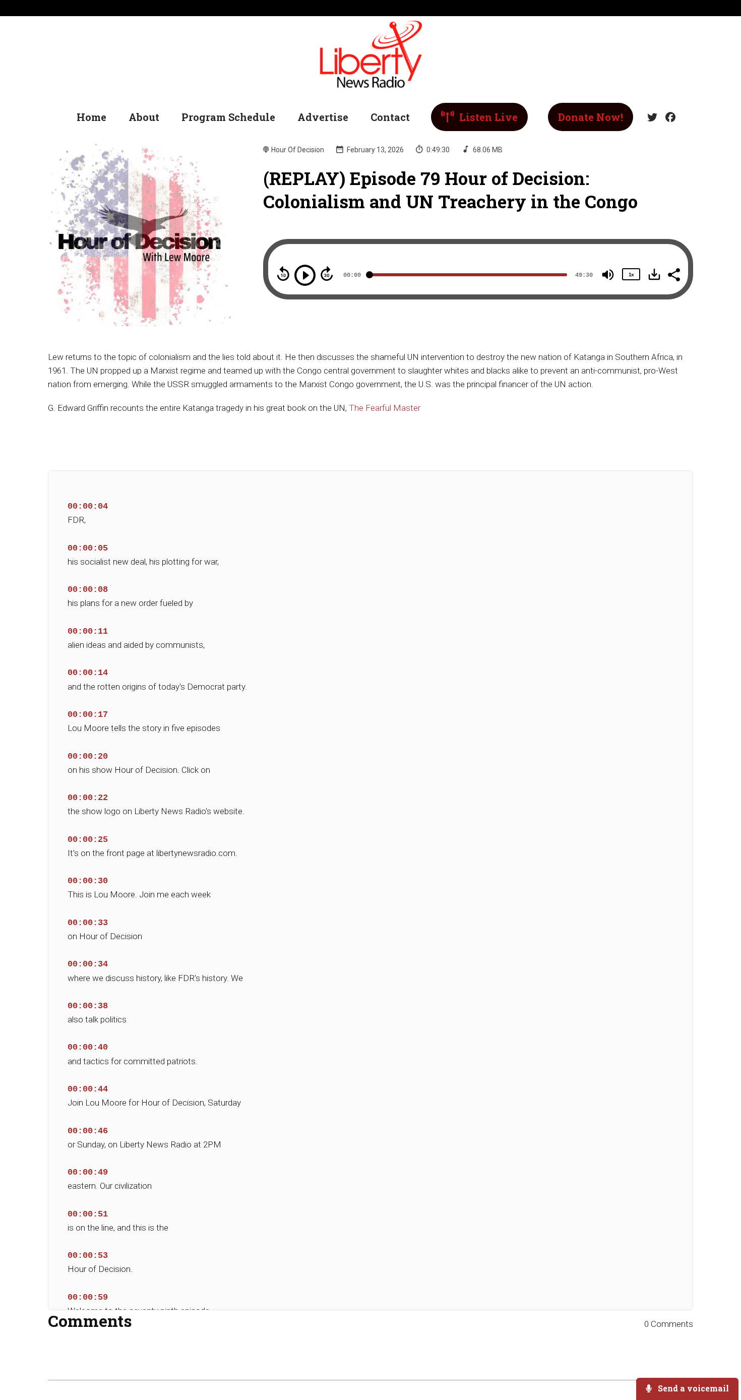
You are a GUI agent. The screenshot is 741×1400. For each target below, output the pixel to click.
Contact (390, 117)
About (144, 117)
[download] (654, 274)
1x (631, 274)
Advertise (322, 117)
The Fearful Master (384, 408)
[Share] (673, 273)
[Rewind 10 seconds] (283, 274)
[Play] (305, 275)
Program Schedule (228, 117)
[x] (652, 117)
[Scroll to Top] (717, 1352)
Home (91, 117)
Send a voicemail (692, 1388)
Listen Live (487, 117)
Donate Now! (590, 117)
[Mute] (607, 274)
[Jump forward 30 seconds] (327, 274)
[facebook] (668, 117)
